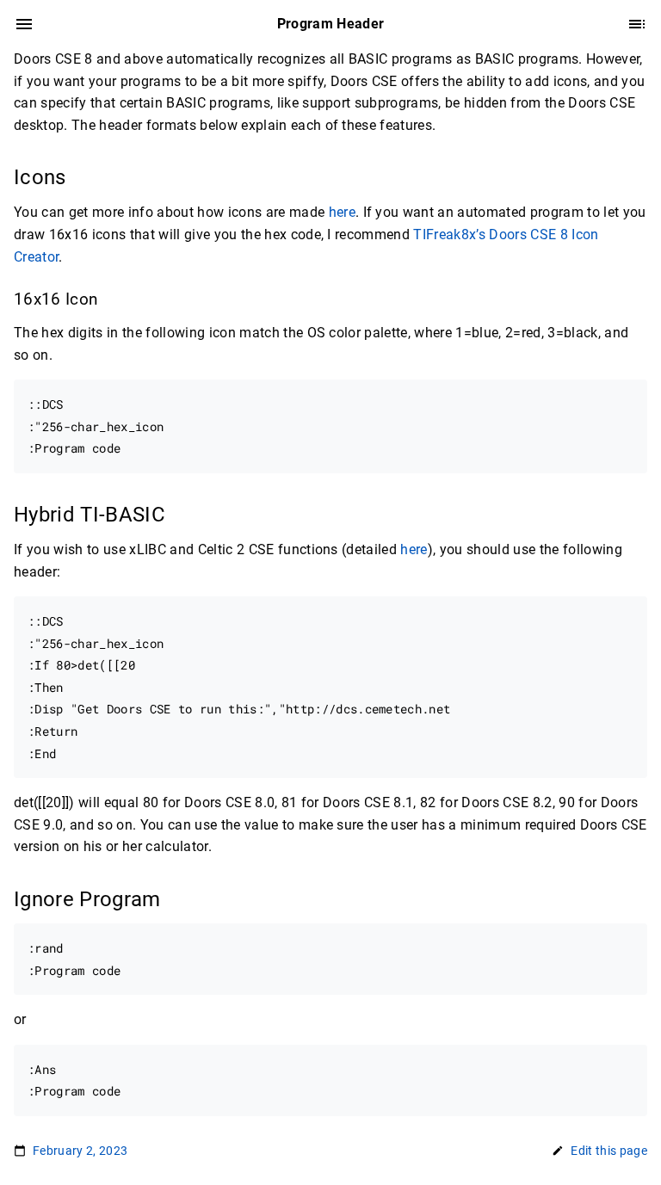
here (342, 212)
